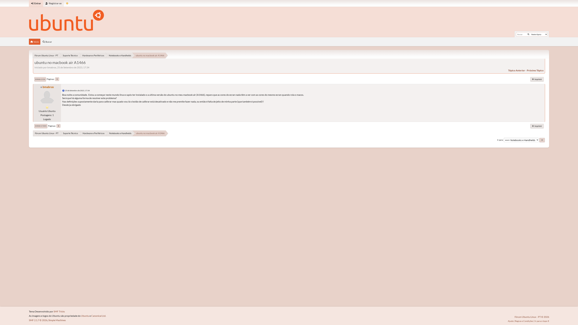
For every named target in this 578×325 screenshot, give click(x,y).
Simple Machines (57, 320)
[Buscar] (528, 34)
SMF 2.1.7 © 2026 (38, 320)
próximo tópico (535, 70)
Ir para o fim (40, 79)
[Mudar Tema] (67, 3)
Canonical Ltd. (98, 315)
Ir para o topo (41, 126)
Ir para (500, 140)
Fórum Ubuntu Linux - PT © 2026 (532, 316)
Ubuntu (85, 315)
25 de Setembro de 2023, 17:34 (77, 90)
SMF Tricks (59, 311)
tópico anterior (516, 70)
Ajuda (510, 321)
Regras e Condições (524, 321)
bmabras (48, 87)
